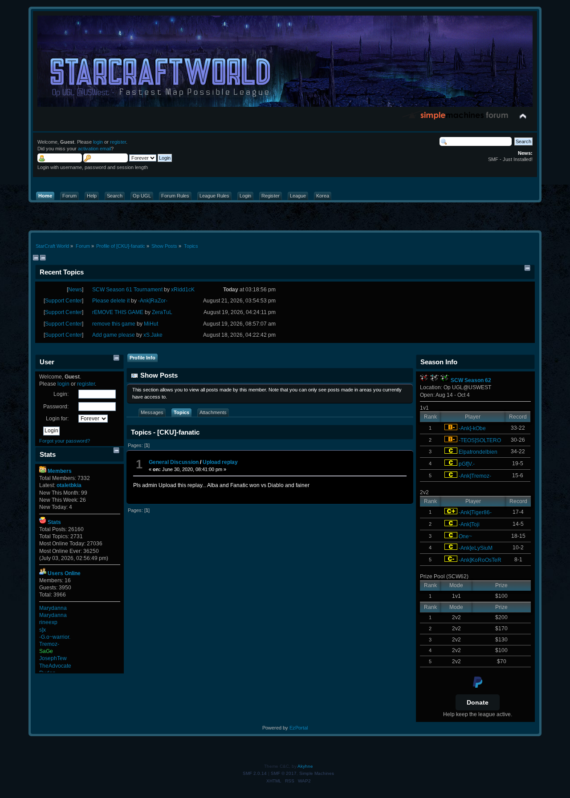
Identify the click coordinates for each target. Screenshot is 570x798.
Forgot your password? (64, 440)
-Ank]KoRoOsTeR (480, 560)
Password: (56, 406)
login (98, 142)
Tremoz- (49, 644)
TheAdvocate (55, 666)
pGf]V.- (467, 464)
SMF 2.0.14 (255, 773)
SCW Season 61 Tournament (127, 289)
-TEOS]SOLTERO (480, 440)
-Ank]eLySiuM (476, 548)
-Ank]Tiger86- (475, 512)
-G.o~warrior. (54, 637)
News (75, 289)
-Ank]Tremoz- (475, 476)
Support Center (63, 301)
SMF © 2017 (284, 773)
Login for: (57, 418)
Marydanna (53, 608)
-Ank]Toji (469, 524)
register (118, 142)
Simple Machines (316, 773)
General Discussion (174, 462)
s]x (42, 630)
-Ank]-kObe (472, 428)
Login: (61, 394)
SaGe (46, 651)
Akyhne (305, 766)
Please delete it (111, 301)
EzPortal (298, 727)
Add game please (113, 335)
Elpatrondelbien (478, 452)
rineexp (48, 622)
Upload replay (220, 462)
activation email (94, 148)
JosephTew (53, 658)
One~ (465, 536)
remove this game (113, 324)
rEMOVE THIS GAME (117, 312)
